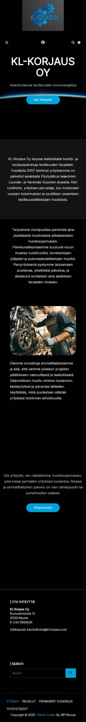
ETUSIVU (13, 701)
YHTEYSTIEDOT (17, 709)
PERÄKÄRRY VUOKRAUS (56, 701)
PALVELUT (29, 701)
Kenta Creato (47, 715)
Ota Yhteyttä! (43, 99)
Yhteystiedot (43, 507)
